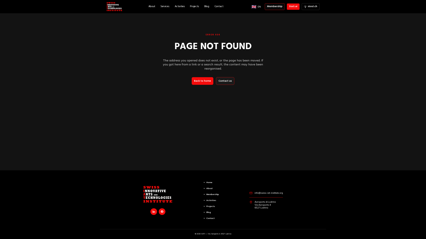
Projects (194, 7)
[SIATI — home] (114, 6)
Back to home (202, 81)
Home (209, 182)
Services (165, 7)
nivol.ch (312, 7)
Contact (218, 7)
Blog (206, 7)
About (151, 7)
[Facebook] (162, 211)
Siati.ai (293, 6)
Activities (180, 7)
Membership (274, 6)
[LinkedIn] (153, 211)
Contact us (225, 81)
